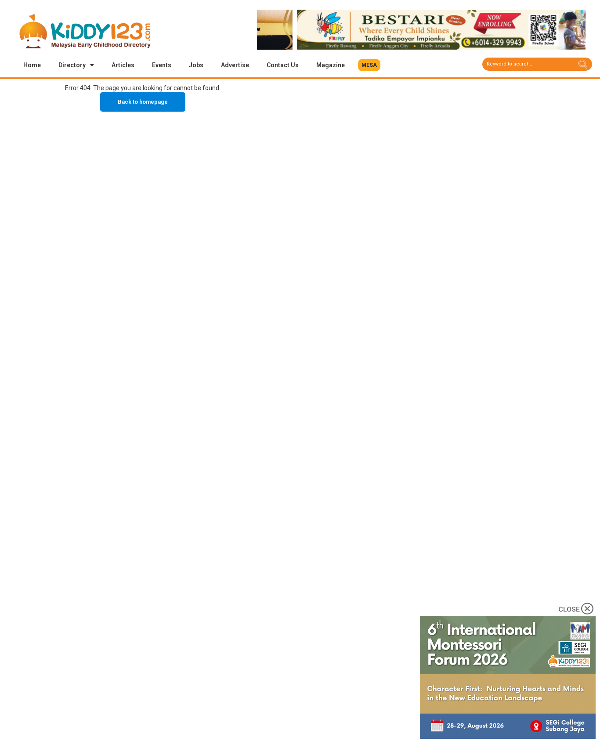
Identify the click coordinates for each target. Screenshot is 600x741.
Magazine (330, 65)
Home (32, 65)
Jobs (196, 65)
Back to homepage (143, 101)
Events (161, 65)
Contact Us (283, 65)
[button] (369, 65)
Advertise (235, 65)
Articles (123, 65)
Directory (72, 65)
